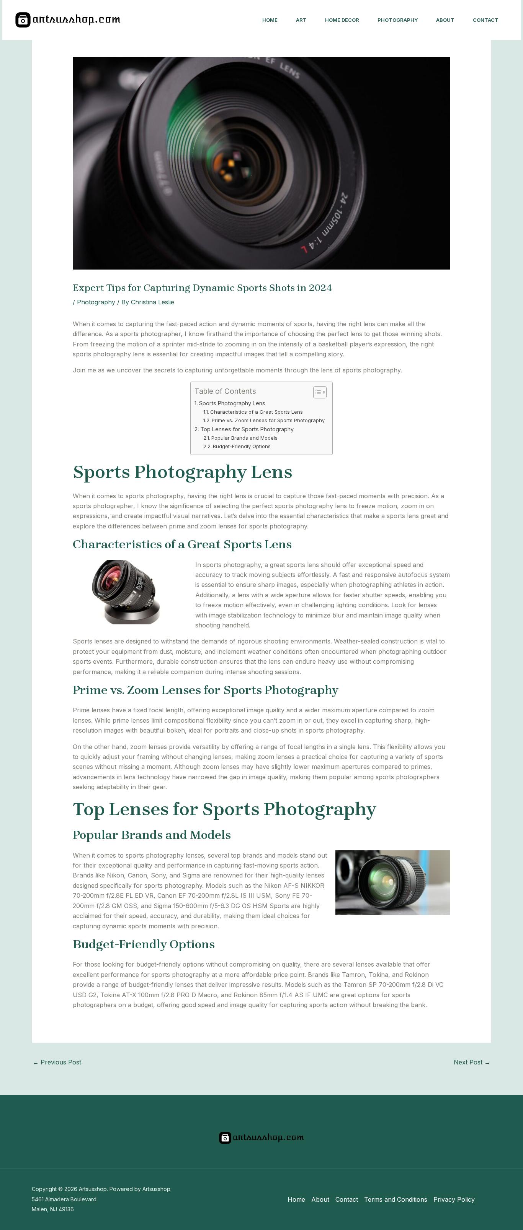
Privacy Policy (454, 1199)
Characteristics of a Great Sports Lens (256, 412)
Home (270, 20)
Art (301, 20)
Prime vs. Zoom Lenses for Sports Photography (268, 420)
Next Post (472, 1062)
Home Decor (342, 20)
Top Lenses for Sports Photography (247, 429)
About (445, 20)
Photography (398, 20)
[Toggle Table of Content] (316, 392)
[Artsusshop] (68, 19)
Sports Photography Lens (232, 403)
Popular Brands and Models (244, 438)
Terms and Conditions (395, 1199)
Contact (485, 20)
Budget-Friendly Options (242, 446)
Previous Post (57, 1062)
